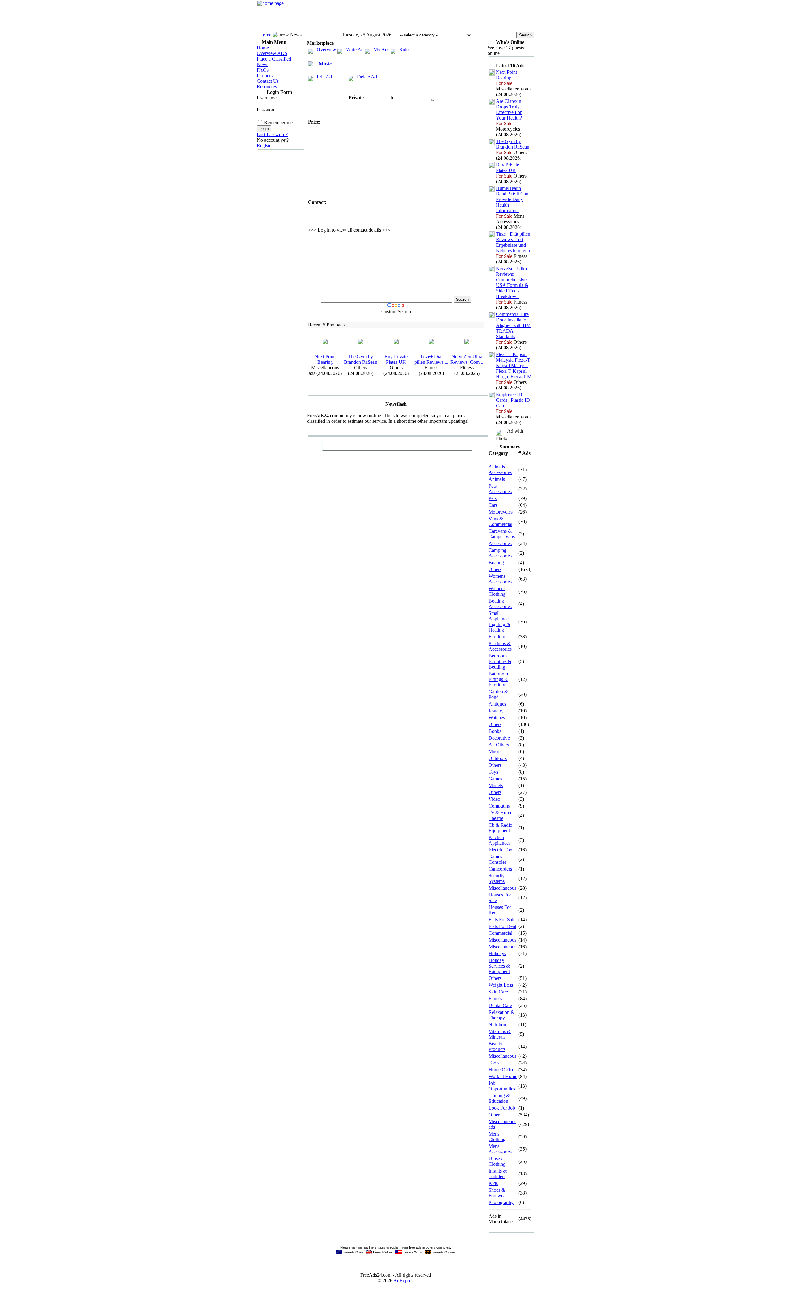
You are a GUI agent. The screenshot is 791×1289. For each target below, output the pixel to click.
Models (496, 785)
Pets (493, 498)
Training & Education (499, 1098)
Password (266, 109)
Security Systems (497, 878)
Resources (267, 86)
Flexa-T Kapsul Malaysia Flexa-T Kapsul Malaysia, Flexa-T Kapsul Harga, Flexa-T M (513, 365)
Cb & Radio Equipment (500, 827)
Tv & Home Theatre (500, 815)
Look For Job (502, 1108)
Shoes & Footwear (498, 1192)
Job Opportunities (502, 1086)
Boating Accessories (500, 603)
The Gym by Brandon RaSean (360, 359)
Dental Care (500, 1005)
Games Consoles (497, 859)
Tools (494, 1062)
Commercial (500, 933)
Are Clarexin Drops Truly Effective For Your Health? (509, 109)
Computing (499, 805)
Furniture (497, 636)
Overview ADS (272, 53)
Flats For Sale (502, 919)
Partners (265, 75)
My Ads (379, 49)
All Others (499, 744)
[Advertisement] (421, 16)
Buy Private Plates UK (396, 359)
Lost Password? (272, 134)
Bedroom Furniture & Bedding (500, 661)
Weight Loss (501, 985)
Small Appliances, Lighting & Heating (500, 621)
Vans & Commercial (500, 521)
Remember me (278, 122)
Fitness (495, 998)
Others (495, 569)
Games (495, 778)
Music (325, 63)
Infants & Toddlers (498, 1173)
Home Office (501, 1069)
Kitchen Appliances (499, 840)
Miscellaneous (502, 888)
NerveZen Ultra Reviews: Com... (466, 359)
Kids (493, 1183)
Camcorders (500, 868)
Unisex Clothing (497, 1161)
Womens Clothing (497, 591)
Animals (497, 479)
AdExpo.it (403, 1280)
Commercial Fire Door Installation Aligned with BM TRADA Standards (513, 325)
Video (494, 799)
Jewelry (496, 710)
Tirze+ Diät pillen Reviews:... (431, 359)
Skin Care (498, 991)
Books (495, 731)
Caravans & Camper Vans (502, 533)
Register (265, 145)
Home (265, 34)
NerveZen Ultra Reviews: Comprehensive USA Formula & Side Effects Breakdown (512, 282)
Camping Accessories (500, 553)
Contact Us (268, 81)
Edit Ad (322, 76)
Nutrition (497, 1024)
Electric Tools (502, 849)
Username (267, 97)
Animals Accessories (500, 469)
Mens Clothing (497, 1136)
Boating (496, 562)
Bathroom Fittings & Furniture (498, 679)
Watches (497, 717)
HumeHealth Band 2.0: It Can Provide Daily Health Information (512, 199)
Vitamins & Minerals (500, 1034)
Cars (493, 505)
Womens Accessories (500, 578)
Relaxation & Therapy (501, 1015)
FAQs (263, 70)
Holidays (497, 953)
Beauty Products (497, 1046)
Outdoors (498, 758)
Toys (493, 772)
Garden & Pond (498, 694)
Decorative (499, 738)
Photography (501, 1202)
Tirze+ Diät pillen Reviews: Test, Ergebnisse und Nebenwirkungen (513, 242)
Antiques (497, 704)
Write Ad (353, 49)
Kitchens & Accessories (500, 646)
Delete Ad (365, 76)
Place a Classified (274, 58)
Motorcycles (501, 511)
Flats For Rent (502, 926)
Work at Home (503, 1076)
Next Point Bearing (325, 359)
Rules (403, 49)
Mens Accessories (500, 1149)
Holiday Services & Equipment (499, 966)
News (262, 64)
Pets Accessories (500, 488)
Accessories (500, 543)
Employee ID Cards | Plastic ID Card (513, 400)
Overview (324, 49)
